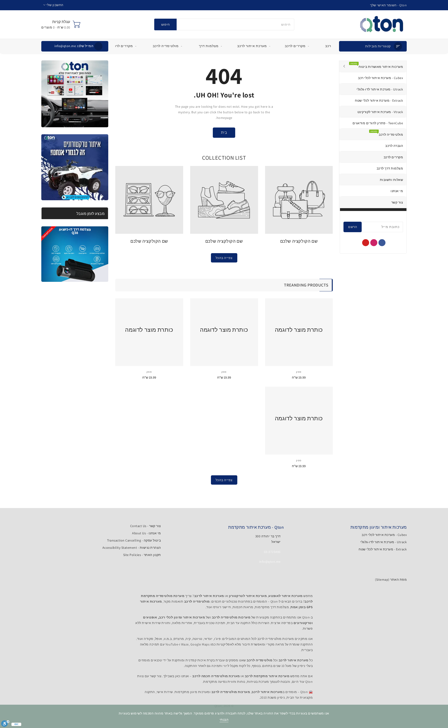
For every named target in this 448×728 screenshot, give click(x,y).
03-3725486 (272, 552)
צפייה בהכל (224, 258)
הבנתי (224, 720)
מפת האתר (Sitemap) (391, 579)
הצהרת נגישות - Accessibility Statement (131, 547)
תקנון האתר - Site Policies (142, 555)
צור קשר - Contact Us (145, 526)
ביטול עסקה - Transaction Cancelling (134, 540)
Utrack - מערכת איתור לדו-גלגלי (383, 542)
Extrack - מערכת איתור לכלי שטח (383, 549)
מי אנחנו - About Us (146, 533)
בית (224, 132)
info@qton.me (73, 46)
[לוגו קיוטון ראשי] (382, 24)
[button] (53, 5)
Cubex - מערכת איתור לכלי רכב (384, 535)
